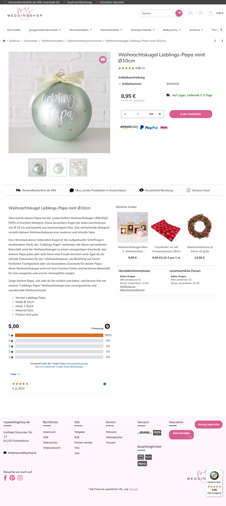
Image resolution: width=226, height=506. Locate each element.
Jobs (77, 453)
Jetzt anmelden (181, 433)
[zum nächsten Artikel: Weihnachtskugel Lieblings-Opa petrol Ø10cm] (222, 41)
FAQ (77, 447)
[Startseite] (4, 41)
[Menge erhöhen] (160, 114)
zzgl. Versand (139, 100)
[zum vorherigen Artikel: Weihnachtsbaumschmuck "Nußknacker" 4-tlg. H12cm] (215, 41)
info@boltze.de (127, 286)
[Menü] (220, 471)
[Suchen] (178, 13)
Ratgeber (80, 432)
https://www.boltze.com (132, 289)
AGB (45, 437)
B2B (77, 437)
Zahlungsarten (114, 437)
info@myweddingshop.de (22, 452)
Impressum (49, 432)
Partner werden (84, 442)
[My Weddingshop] (25, 13)
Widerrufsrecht (51, 447)
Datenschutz (50, 442)
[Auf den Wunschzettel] (103, 60)
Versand (110, 442)
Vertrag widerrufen (208, 424)
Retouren (111, 432)
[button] (191, 13)
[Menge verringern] (125, 114)
